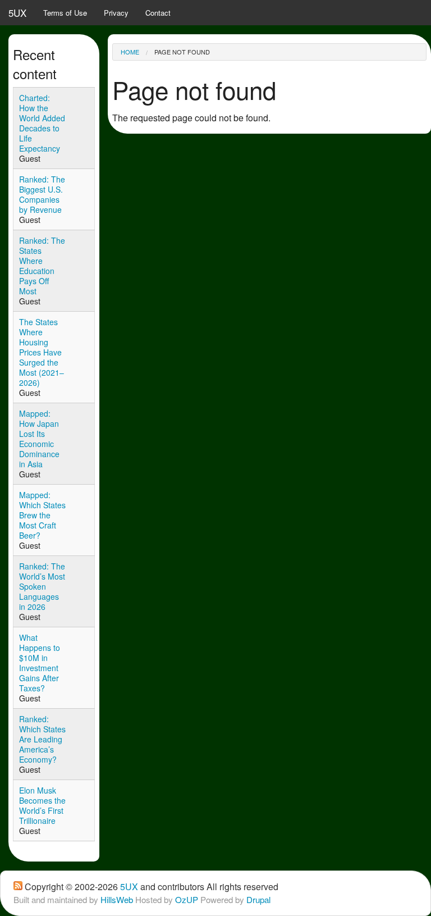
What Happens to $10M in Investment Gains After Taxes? (39, 663)
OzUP (186, 899)
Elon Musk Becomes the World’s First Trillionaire (42, 805)
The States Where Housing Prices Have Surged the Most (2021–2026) (41, 352)
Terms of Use (65, 12)
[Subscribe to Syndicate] (17, 886)
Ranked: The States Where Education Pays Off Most (42, 266)
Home (130, 51)
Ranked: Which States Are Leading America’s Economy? (42, 739)
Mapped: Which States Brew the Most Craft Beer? (42, 515)
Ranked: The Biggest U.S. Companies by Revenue (42, 194)
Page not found (182, 51)
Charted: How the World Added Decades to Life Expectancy (42, 123)
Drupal (258, 899)
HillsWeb (116, 899)
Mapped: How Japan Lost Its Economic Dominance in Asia (39, 439)
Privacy (116, 12)
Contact (158, 12)
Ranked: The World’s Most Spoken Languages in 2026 (42, 586)
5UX (17, 13)
